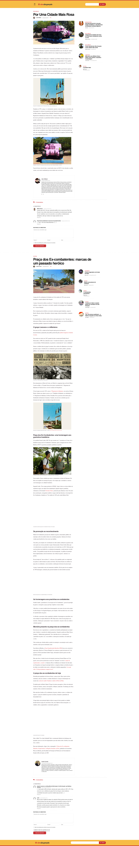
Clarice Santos (87, 60)
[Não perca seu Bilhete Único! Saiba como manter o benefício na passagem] (81, 55)
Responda (39, 217)
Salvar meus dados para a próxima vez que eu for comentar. (45, 242)
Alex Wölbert (38, 17)
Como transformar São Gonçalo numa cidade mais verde (93, 46)
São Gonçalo (36, 11)
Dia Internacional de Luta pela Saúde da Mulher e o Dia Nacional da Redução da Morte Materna (94, 25)
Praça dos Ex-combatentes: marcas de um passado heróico (49, 220)
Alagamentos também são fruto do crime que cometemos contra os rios (93, 36)
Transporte (87, 54)
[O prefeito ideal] (80, 66)
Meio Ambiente (88, 33)
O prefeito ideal (87, 67)
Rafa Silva (86, 27)
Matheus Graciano (87, 39)
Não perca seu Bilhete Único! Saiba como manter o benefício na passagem (93, 57)
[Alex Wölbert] (34, 18)
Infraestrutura (88, 22)
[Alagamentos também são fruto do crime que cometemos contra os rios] (81, 34)
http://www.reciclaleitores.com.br (45, 180)
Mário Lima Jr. (85, 69)
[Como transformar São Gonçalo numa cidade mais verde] (81, 45)
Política (84, 66)
